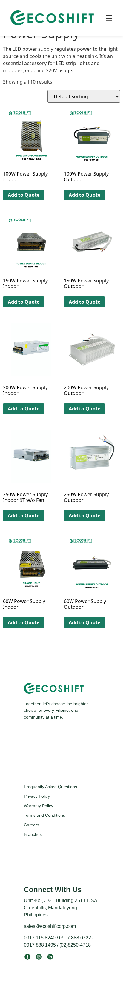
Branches (33, 834)
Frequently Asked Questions (50, 786)
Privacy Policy (37, 796)
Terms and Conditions (44, 815)
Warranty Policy (38, 805)
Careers (31, 824)
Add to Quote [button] (23, 195)
